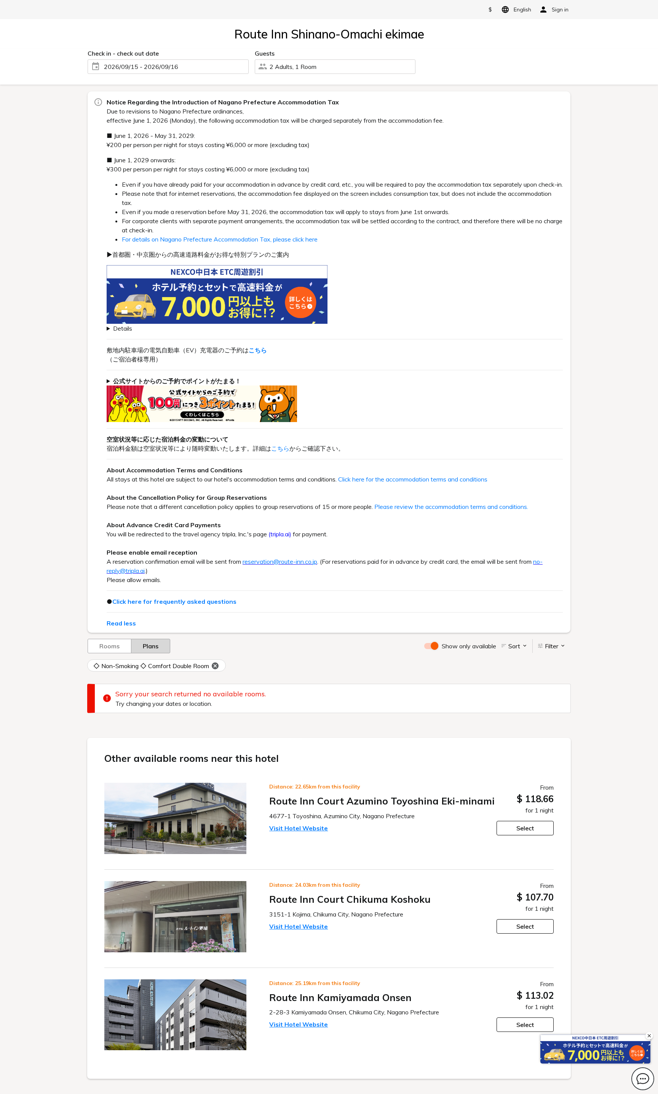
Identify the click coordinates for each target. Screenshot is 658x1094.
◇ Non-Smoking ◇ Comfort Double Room (151, 666)
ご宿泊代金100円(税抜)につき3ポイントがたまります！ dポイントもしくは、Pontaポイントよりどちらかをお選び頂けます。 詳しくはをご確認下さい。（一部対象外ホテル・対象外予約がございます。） (332, 399)
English (522, 9)
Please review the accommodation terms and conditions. (451, 506)
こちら (280, 448)
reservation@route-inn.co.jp (280, 561)
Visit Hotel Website (298, 828)
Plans (150, 646)
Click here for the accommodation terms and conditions (412, 479)
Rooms (109, 646)
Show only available (469, 646)
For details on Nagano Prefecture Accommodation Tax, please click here (220, 239)
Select (525, 828)
